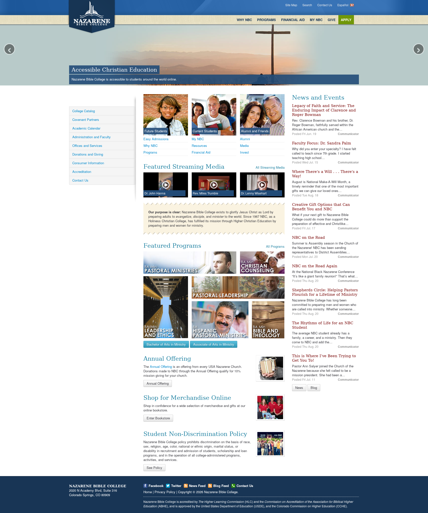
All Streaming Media (270, 167)
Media (244, 145)
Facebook (156, 485)
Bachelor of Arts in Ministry (166, 344)
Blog (314, 387)
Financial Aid (293, 19)
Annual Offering (161, 366)
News (299, 387)
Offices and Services (87, 145)
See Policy (154, 467)
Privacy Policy (165, 491)
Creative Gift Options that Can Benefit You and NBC (321, 206)
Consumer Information (88, 163)
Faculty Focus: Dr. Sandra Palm (321, 143)
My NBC (316, 19)
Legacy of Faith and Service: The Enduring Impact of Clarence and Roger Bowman (324, 110)
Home (147, 491)
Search (307, 5)
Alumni (245, 138)
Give (332, 19)
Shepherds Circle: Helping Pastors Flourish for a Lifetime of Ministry (325, 292)
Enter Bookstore (158, 418)
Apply (346, 19)
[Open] (270, 368)
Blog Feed (221, 485)
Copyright (185, 491)
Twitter (176, 485)
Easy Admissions (156, 138)
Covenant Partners (85, 119)
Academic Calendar (86, 128)
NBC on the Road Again (314, 266)
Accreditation (81, 171)
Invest (244, 152)
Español (342, 5)
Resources (199, 145)
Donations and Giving (87, 154)
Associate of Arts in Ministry (213, 344)
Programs (266, 19)
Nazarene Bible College (221, 491)
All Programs (275, 246)
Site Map (291, 5)
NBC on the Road (308, 237)
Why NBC (244, 19)
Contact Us (324, 5)
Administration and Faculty (91, 137)
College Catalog (83, 110)
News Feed (197, 485)
